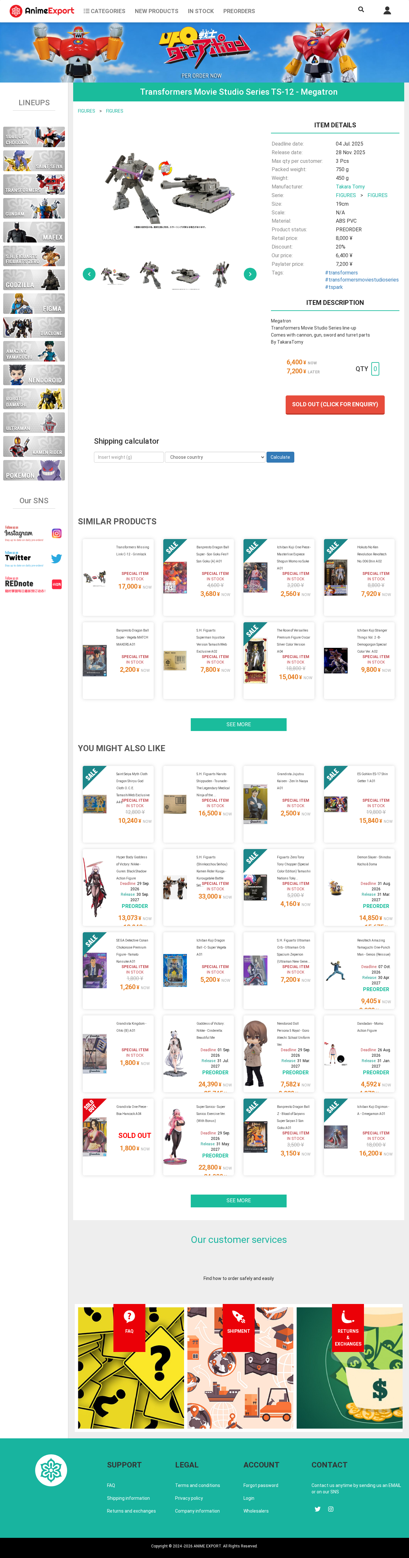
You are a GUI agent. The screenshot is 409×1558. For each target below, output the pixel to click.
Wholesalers (256, 1511)
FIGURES (86, 111)
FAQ (111, 1485)
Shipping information (128, 1498)
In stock (201, 11)
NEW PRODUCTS (156, 11)
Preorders (239, 11)
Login (248, 1498)
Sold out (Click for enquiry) (335, 404)
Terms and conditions (197, 1485)
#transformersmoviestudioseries (362, 280)
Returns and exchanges (131, 1511)
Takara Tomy (350, 187)
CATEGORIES (107, 11)
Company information (197, 1511)
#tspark (334, 287)
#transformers (341, 273)
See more (239, 724)
